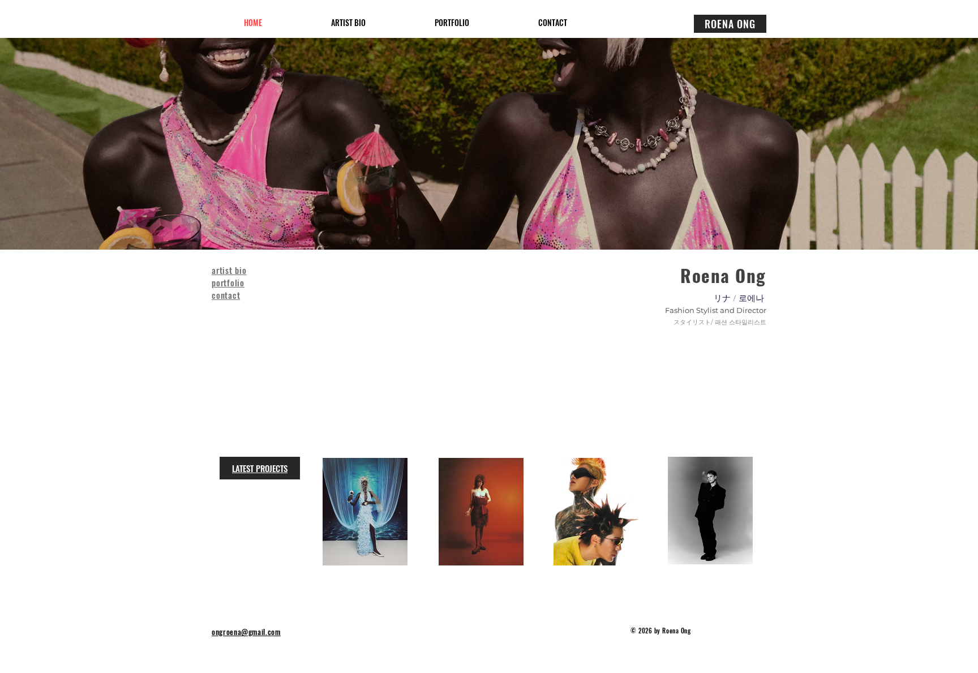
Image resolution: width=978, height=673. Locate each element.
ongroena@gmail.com (246, 631)
